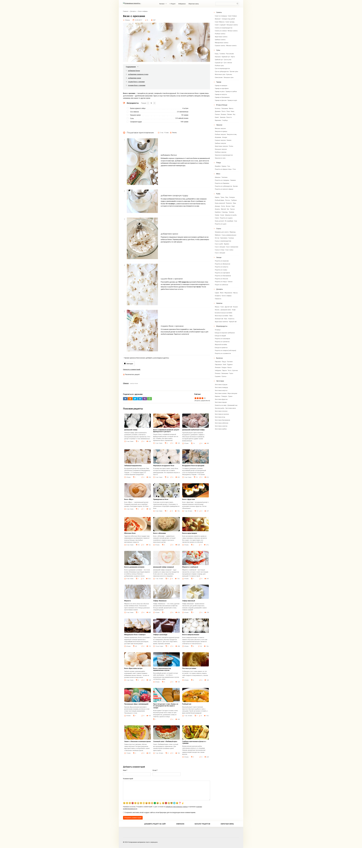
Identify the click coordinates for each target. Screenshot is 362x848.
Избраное (180, 824)
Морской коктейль (221, 344)
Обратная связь (193, 4)
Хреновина (223, 238)
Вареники (218, 120)
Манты (231, 108)
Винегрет (218, 19)
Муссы (235, 293)
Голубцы (225, 120)
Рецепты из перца (221, 281)
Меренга (127, 601)
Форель (217, 209)
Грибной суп (219, 59)
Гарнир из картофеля (222, 88)
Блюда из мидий (220, 336)
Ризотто (229, 117)
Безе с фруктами (188, 499)
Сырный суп (219, 62)
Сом (235, 221)
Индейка (218, 166)
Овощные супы (229, 77)
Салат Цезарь (230, 22)
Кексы (229, 367)
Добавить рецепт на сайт (155, 824)
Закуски (219, 125)
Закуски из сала (220, 158)
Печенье (217, 373)
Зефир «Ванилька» (160, 601)
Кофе (234, 310)
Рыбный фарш (219, 200)
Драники (217, 111)
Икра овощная (232, 393)
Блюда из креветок (221, 347)
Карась (217, 197)
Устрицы (217, 330)
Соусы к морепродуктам (223, 241)
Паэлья (217, 114)
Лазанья (223, 114)
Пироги (224, 370)
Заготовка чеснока (221, 411)
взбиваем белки (134, 71)
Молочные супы (220, 74)
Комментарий (128, 779)
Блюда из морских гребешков (225, 333)
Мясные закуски (220, 128)
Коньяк (235, 307)
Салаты (219, 12)
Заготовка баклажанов (222, 420)
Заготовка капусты (221, 390)
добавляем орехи (134, 78)
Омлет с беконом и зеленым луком (137, 741)
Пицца (224, 361)
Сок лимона (134, 112)
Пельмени (224, 108)
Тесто (229, 370)
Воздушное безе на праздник (193, 465)
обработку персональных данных (177, 807)
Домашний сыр (232, 405)
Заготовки (220, 381)
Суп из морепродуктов (222, 68)
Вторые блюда (221, 105)
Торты (231, 373)
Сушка (230, 396)
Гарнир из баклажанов (222, 97)
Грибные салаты (220, 39)
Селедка (232, 197)
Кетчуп (217, 238)
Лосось (227, 200)
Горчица (231, 238)
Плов (228, 111)
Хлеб (224, 364)
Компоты (231, 319)
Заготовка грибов (221, 429)
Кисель (217, 310)
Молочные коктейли (221, 316)
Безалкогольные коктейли (223, 313)
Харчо (233, 57)
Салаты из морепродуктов (223, 28)
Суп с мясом (228, 62)
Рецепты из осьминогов (223, 353)
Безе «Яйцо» (128, 499)
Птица (218, 163)
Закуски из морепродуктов (224, 155)
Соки (222, 307)
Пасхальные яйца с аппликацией (136, 704)
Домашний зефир (130, 430)
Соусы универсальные (229, 235)
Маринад (232, 232)
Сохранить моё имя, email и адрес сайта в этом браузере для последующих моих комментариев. (160, 812)
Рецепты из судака (226, 218)
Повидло (224, 396)
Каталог (162, 4)
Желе (222, 293)
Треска (232, 209)
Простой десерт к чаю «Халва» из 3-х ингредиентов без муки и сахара (165, 706)
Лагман (229, 114)
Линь (234, 203)
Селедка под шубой (228, 19)
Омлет (217, 117)
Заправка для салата (222, 232)
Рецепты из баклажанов (223, 276)
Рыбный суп (186, 704)
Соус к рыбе (219, 244)
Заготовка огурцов (221, 384)
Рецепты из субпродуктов (223, 186)
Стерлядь (225, 212)
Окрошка (218, 57)
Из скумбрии (229, 221)
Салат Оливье (232, 16)
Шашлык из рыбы (231, 215)
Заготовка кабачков (221, 423)
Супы (218, 50)
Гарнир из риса (220, 91)
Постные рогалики (189, 668)
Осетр (223, 206)
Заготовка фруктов (221, 399)
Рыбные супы (219, 65)
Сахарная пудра (136, 122)
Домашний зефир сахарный (163, 567)
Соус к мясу (229, 250)
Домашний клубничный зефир (193, 430)
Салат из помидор (221, 16)
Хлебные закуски (220, 152)
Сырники (218, 376)
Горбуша (234, 200)
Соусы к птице (219, 250)
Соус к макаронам (232, 247)
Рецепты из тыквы (221, 270)
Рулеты (224, 376)
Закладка (129, 364)
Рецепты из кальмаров (222, 338)
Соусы (218, 228)
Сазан (222, 215)
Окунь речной (219, 221)
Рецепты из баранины (222, 183)
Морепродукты (221, 326)
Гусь (228, 166)
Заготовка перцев (221, 402)
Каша (232, 111)
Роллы (231, 146)
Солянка (222, 54)
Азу (234, 114)
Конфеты (218, 296)
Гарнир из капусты (221, 94)
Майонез (218, 235)
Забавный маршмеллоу (133, 465)
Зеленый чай (219, 319)
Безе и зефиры (227, 296)
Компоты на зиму (220, 405)
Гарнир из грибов (231, 91)
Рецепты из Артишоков (222, 264)
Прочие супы (234, 71)
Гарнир (218, 82)
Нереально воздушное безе (163, 465)
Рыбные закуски (220, 134)
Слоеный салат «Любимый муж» (165, 741)
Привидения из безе (160, 499)
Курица (224, 166)
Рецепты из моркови (222, 261)
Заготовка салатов (221, 426)
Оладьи (224, 367)
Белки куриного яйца (137, 108)
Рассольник (230, 54)
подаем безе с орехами (136, 85)
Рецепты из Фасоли (221, 279)
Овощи (218, 257)
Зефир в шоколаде (160, 635)
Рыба (218, 194)
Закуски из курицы (221, 131)
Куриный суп (226, 57)
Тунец (222, 197)
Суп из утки (227, 59)
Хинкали (222, 117)
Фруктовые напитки (221, 321)
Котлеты (217, 108)
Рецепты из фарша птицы (223, 169)
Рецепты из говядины (222, 180)
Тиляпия (231, 212)
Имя (125, 770)
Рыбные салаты (220, 34)
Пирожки (218, 361)
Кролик (235, 186)
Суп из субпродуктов (222, 71)
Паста (223, 111)
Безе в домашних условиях (134, 567)
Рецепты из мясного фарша (224, 189)
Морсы (217, 307)
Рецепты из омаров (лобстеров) (225, 350)
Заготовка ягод (220, 417)
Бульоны (229, 74)
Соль (132, 118)
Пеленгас (229, 203)
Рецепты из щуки (220, 224)
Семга (217, 218)
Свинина (233, 180)
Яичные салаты (233, 31)
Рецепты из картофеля (222, 273)
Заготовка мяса (230, 408)
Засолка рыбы (219, 408)
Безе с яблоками (159, 533)
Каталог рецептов (202, 824)
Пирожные (218, 364)
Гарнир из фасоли (220, 100)
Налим (217, 215)
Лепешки (218, 367)
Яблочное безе (130, 533)
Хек (228, 209)
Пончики (230, 361)
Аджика (226, 244)
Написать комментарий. (132, 369)
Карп (233, 206)
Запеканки (224, 373)
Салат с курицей (220, 25)
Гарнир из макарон (221, 85)
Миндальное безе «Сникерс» (135, 635)
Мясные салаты (231, 45)
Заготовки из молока (222, 414)
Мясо (218, 174)
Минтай (223, 209)
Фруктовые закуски (221, 146)
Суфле (217, 293)
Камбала (218, 212)
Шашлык (217, 177)
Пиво (230, 316)
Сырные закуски (220, 140)
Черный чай (232, 321)
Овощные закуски (221, 149)
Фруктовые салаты (221, 37)
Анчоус (228, 206)
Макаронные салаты (221, 42)
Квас (225, 319)
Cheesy (126, 383)
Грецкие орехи (135, 115)
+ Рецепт (173, 4)
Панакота (218, 299)
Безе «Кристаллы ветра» (133, 668)
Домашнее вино (225, 310)
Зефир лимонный (188, 601)
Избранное (182, 4)
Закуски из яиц (232, 134)
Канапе (229, 140)
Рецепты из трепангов (222, 341)
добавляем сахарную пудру (138, 74)
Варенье (217, 396)
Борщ (217, 54)
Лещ (226, 197)
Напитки (219, 303)
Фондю (224, 137)
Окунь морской (220, 203)
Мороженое (228, 293)
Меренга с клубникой (190, 567)
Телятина (224, 177)
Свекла (230, 281)
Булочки (235, 370)
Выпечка (219, 358)
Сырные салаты (220, 45)
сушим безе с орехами (136, 82)
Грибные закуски (220, 143)
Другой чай (228, 307)
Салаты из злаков (221, 31)
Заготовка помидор (221, 387)
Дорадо (217, 206)
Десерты (219, 289)
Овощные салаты (232, 25)
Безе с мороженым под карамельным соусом (162, 669)
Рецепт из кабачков (221, 284)
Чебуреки (218, 370)
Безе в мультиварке (189, 533)
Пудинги (229, 364)
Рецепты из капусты (221, 267)
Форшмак (218, 137)
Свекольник (219, 77)
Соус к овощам (220, 247)
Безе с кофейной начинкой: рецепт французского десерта (166, 430)
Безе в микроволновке (190, 635)
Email (155, 770)
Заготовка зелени (221, 393)
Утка (234, 169)
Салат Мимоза (219, 22)
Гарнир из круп (232, 100)
